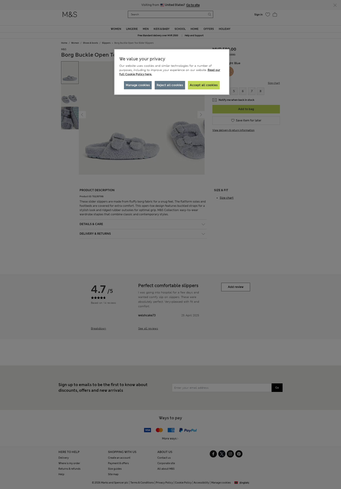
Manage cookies (138, 85)
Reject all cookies (170, 85)
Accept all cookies (204, 85)
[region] (171, 72)
